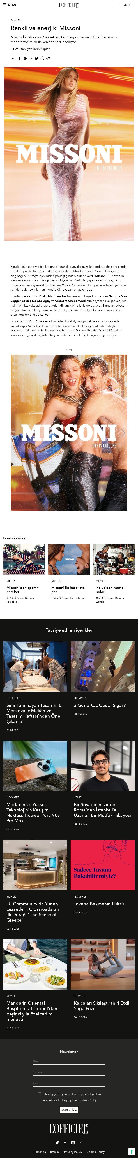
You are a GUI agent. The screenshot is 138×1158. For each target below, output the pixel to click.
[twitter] (37, 59)
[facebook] (19, 59)
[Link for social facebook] (65, 1143)
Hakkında (39, 1152)
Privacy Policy (88, 1100)
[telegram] (48, 59)
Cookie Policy (95, 1152)
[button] (123, 433)
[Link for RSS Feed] (81, 1143)
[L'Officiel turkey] (69, 5)
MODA (16, 20)
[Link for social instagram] (73, 1143)
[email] (14, 59)
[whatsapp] (42, 59)
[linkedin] (31, 59)
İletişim (55, 1152)
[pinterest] (25, 59)
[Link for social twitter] (57, 1143)
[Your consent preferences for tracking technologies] (131, 1151)
